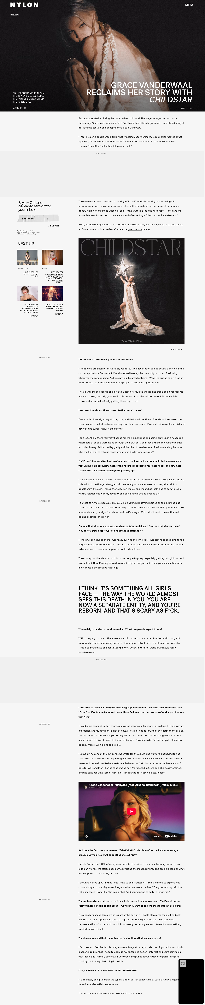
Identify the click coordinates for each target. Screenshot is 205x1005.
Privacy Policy (31, 234)
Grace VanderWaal (89, 118)
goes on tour (135, 229)
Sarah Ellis (20, 108)
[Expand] (181, 961)
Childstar (135, 127)
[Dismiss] (200, 961)
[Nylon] (24, 5)
